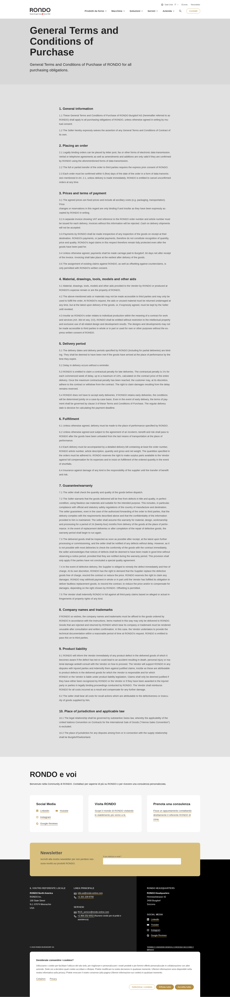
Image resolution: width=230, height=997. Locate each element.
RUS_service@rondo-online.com (93, 912)
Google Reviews (49, 823)
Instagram (45, 817)
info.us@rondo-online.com (90, 893)
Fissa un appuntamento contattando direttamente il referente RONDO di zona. (172, 815)
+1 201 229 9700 (86, 897)
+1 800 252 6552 (86, 916)
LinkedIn (44, 810)
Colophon (41, 979)
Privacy (53, 979)
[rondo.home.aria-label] (40, 11)
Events (185, 4)
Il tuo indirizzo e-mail (112, 856)
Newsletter (195, 4)
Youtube (64, 810)
